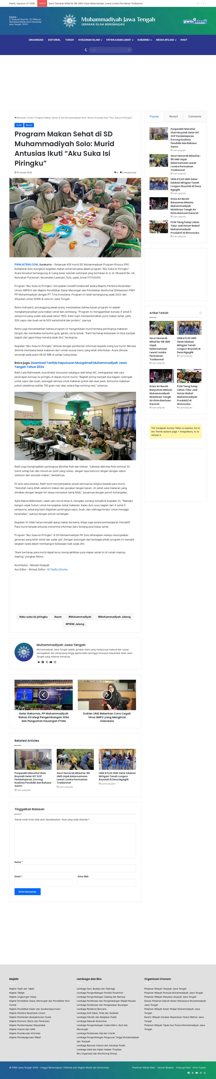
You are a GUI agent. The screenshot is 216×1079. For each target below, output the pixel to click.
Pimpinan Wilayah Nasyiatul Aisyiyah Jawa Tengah (170, 996)
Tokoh (69, 39)
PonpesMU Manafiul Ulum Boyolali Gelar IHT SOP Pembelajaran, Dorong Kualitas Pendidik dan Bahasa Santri (33, 779)
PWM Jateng (75, 624)
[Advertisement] (108, 82)
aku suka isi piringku (34, 616)
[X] (47, 662)
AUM (30, 117)
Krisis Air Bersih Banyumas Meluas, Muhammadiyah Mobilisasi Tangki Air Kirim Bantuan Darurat (184, 206)
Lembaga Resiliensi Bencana (91, 1009)
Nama (19, 862)
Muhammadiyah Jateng (115, 616)
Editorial (54, 39)
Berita (29, 125)
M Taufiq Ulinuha (57, 569)
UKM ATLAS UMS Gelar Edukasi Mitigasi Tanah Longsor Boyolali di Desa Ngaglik (117, 776)
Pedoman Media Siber (143, 1067)
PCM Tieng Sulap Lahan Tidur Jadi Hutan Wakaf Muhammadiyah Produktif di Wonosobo (185, 227)
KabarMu (144, 39)
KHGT (184, 39)
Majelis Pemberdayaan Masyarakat (27, 1025)
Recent (173, 116)
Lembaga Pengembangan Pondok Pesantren (100, 992)
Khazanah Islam (89, 39)
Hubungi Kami (183, 1067)
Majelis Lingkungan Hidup (22, 996)
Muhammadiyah (80, 616)
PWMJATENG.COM (26, 264)
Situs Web (83, 876)
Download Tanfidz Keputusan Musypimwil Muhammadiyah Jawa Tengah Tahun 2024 (71, 365)
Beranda (21, 117)
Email (18, 876)
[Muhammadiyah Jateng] (108, 21)
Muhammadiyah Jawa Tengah (61, 645)
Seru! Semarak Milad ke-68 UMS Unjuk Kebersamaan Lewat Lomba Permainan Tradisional (95, 3)
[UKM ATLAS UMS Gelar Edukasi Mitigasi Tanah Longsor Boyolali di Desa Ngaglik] (117, 759)
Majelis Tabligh (17, 992)
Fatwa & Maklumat (118, 39)
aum (59, 616)
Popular (154, 116)
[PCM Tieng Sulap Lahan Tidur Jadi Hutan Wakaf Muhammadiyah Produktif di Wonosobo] (159, 226)
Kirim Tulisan (199, 1067)
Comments (194, 116)
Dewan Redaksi (166, 1067)
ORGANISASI (36, 39)
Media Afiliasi (165, 39)
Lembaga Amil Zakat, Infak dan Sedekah (97, 1013)
